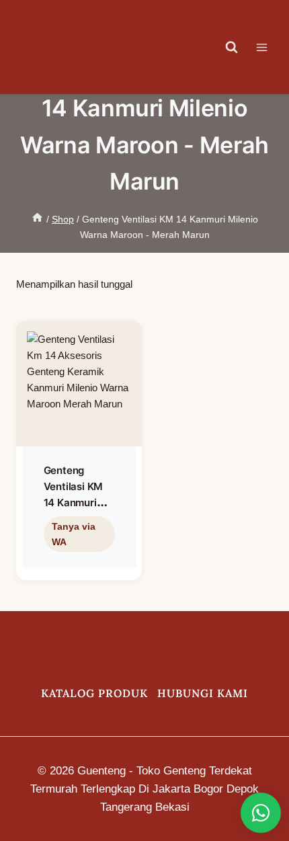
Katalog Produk (94, 693)
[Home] (37, 219)
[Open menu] (268, 47)
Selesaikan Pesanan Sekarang (76, 563)
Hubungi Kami (202, 693)
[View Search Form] (231, 47)
